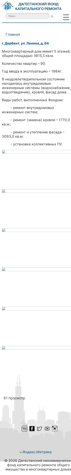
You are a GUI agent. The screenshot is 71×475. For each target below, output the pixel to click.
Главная (13, 34)
